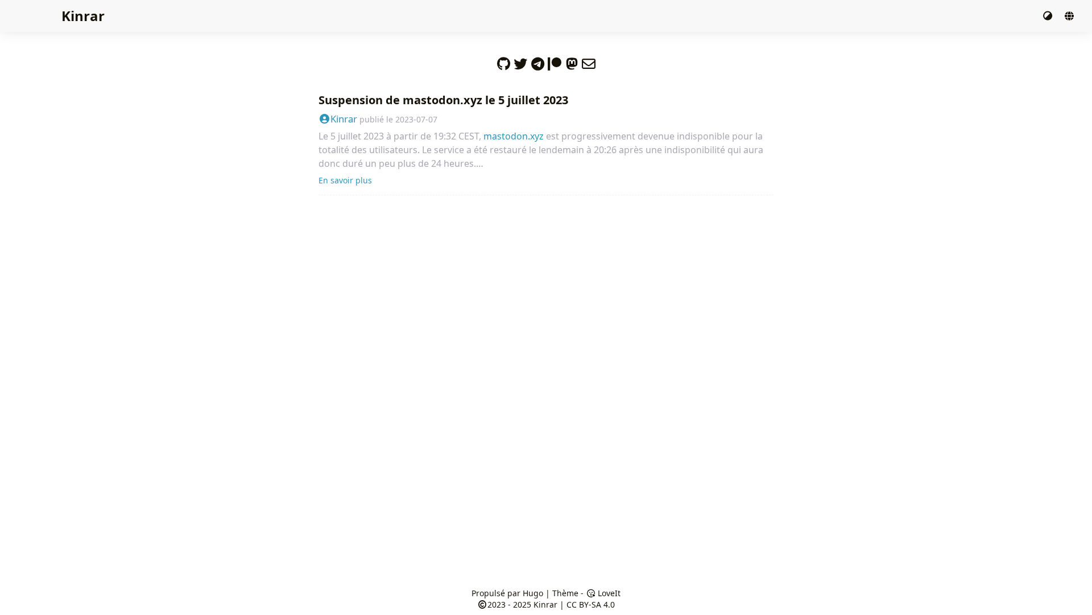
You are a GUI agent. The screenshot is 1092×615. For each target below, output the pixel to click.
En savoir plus (345, 180)
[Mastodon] (571, 61)
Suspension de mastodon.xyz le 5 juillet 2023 (443, 100)
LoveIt (608, 593)
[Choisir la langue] (1069, 16)
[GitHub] (503, 61)
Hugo (533, 593)
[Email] (588, 61)
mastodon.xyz (513, 136)
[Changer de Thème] (1049, 16)
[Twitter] (520, 61)
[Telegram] (537, 61)
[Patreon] (554, 61)
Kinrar (83, 15)
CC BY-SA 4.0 (590, 604)
